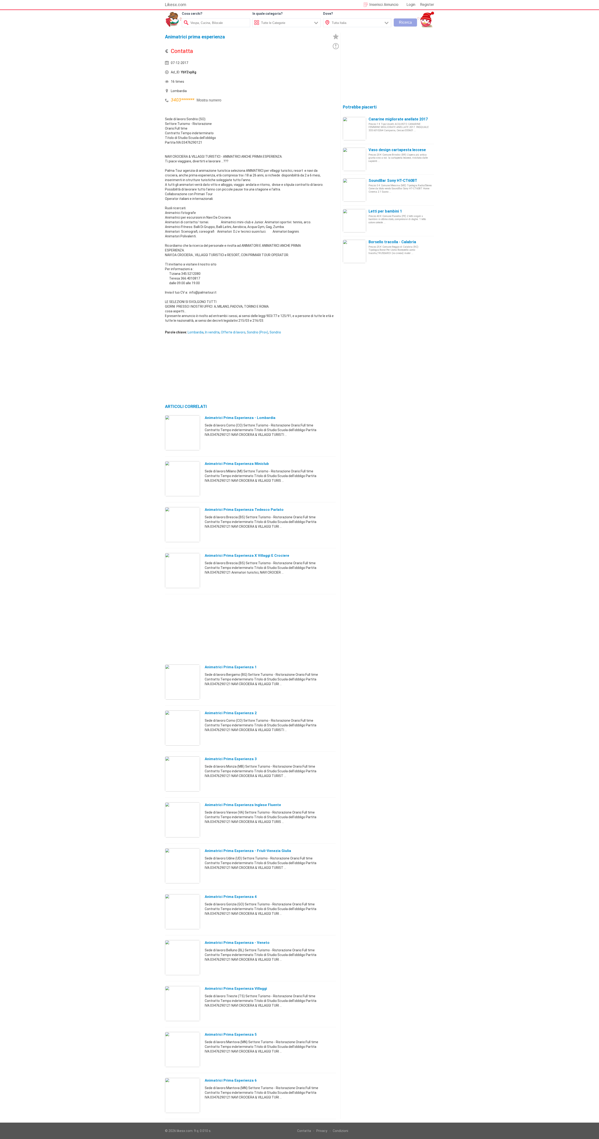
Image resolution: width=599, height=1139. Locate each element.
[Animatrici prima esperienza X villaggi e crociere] (182, 570)
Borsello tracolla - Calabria (392, 242)
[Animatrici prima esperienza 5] (182, 1049)
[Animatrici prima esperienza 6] (182, 1095)
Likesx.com (175, 4)
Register (427, 4)
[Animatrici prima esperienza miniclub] (182, 478)
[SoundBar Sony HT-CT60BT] (354, 190)
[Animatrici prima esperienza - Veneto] (182, 957)
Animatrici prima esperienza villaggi (236, 988)
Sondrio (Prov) (257, 332)
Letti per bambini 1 (385, 211)
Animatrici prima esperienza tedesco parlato (244, 510)
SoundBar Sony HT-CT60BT (393, 180)
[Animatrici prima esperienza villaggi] (182, 1003)
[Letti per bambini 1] (354, 220)
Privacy (321, 1131)
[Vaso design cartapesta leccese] (354, 159)
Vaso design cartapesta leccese (397, 150)
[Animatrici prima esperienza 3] (182, 774)
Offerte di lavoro (233, 332)
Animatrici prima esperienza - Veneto (237, 943)
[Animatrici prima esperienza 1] (182, 682)
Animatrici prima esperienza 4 (231, 897)
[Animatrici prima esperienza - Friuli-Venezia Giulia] (182, 865)
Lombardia (196, 332)
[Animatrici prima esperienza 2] (182, 728)
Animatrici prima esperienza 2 (231, 713)
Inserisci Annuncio (383, 4)
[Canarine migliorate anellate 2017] (354, 128)
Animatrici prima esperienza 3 (231, 759)
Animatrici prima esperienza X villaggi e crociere (247, 555)
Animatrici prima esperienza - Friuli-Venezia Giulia (248, 851)
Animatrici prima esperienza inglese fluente (243, 805)
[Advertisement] (294, 73)
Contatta (304, 1131)
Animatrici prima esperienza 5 (231, 1034)
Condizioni (340, 1131)
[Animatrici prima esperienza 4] (182, 911)
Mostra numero (209, 100)
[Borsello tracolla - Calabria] (354, 251)
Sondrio (275, 332)
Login (410, 4)
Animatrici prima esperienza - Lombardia (240, 418)
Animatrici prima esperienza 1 (231, 667)
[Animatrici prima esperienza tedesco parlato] (182, 524)
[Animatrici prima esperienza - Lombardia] (182, 432)
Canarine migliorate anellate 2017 (398, 119)
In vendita (212, 332)
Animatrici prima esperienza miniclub (237, 464)
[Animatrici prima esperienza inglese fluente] (182, 820)
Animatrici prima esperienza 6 (231, 1080)
